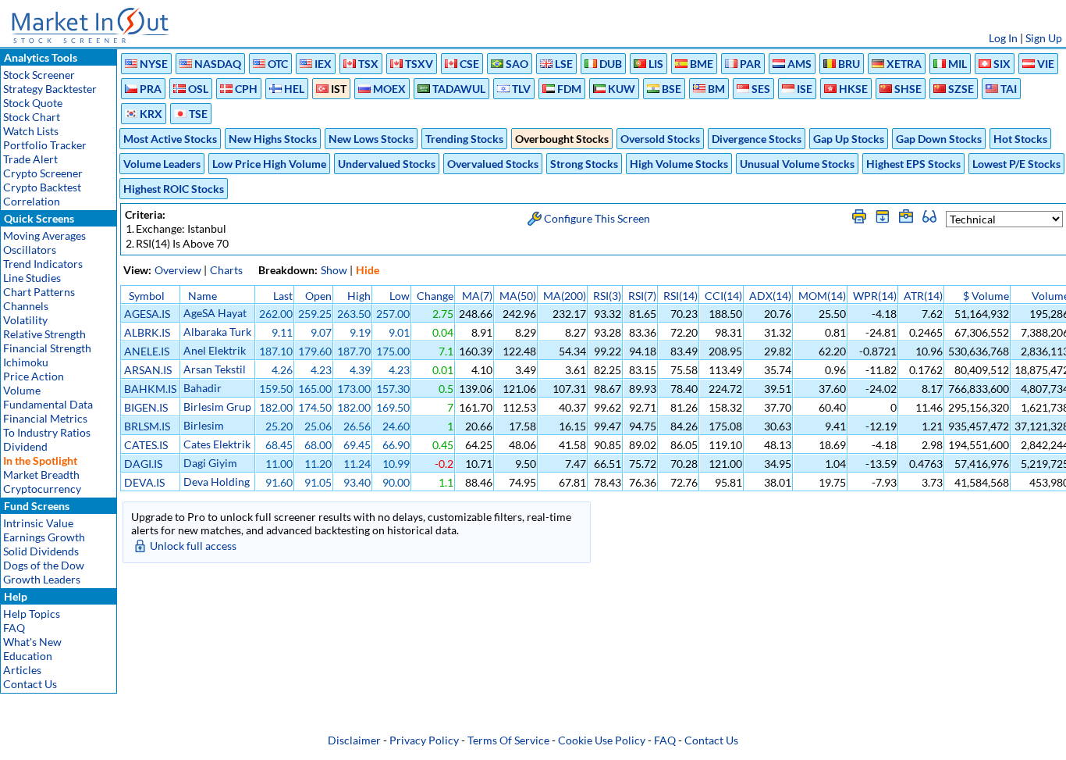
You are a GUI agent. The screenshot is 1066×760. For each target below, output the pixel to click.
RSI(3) (607, 295)
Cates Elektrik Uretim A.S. (217, 450)
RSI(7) (642, 295)
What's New (32, 641)
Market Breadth (41, 474)
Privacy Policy (424, 740)
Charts (226, 270)
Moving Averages (44, 235)
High (359, 295)
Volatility (25, 319)
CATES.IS (146, 444)
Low (399, 295)
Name (202, 295)
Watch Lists (31, 130)
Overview (178, 270)
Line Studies (32, 277)
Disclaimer (354, 740)
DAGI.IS (143, 463)
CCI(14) (723, 295)
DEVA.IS (144, 482)
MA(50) (517, 295)
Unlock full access (193, 545)
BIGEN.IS (146, 407)
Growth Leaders (41, 579)
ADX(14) (770, 295)
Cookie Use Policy (601, 740)
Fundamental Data (48, 404)
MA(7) (477, 295)
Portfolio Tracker (45, 145)
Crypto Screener (43, 173)
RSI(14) (680, 295)
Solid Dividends (41, 551)
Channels (25, 305)
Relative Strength (44, 334)
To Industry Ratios (47, 432)
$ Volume (986, 295)
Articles (22, 669)
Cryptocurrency (42, 488)
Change (435, 295)
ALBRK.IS (147, 332)
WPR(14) (875, 295)
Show (334, 270)
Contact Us (30, 683)
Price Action (33, 376)
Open (318, 295)
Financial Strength (47, 348)
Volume (22, 390)
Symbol (147, 295)
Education (27, 655)
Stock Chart (31, 116)
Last (283, 295)
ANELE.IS (146, 351)
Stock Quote (32, 102)
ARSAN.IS (148, 369)
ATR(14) (923, 295)
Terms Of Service (508, 740)
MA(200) (564, 295)
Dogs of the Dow (43, 565)
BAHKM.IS (150, 388)
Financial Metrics (45, 418)
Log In (1003, 38)
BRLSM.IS (147, 426)
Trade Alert (30, 159)
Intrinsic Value (38, 523)
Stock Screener (39, 74)
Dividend (25, 446)
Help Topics (31, 613)
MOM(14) (822, 295)
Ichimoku (25, 362)
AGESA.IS (147, 313)
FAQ (14, 627)
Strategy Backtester (50, 88)
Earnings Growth (44, 537)
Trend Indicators (43, 263)
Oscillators (29, 249)
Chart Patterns (39, 291)
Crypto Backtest (42, 187)
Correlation (31, 201)
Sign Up (1043, 38)
